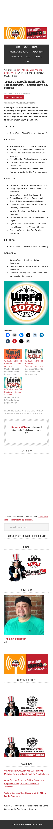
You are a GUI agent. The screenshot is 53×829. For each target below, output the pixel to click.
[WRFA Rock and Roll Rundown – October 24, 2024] (13, 382)
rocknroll (27, 413)
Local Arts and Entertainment (30, 411)
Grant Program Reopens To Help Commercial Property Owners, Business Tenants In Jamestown (24, 783)
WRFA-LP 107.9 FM (26, 13)
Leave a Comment (14, 97)
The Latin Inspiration (15, 638)
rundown (37, 413)
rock (18, 413)
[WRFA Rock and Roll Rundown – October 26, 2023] (13, 354)
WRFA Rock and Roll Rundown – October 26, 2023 (13, 363)
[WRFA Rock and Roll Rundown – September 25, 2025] (34, 354)
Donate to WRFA (19, 427)
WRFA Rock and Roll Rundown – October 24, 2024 (13, 392)
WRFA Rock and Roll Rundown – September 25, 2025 (34, 363)
